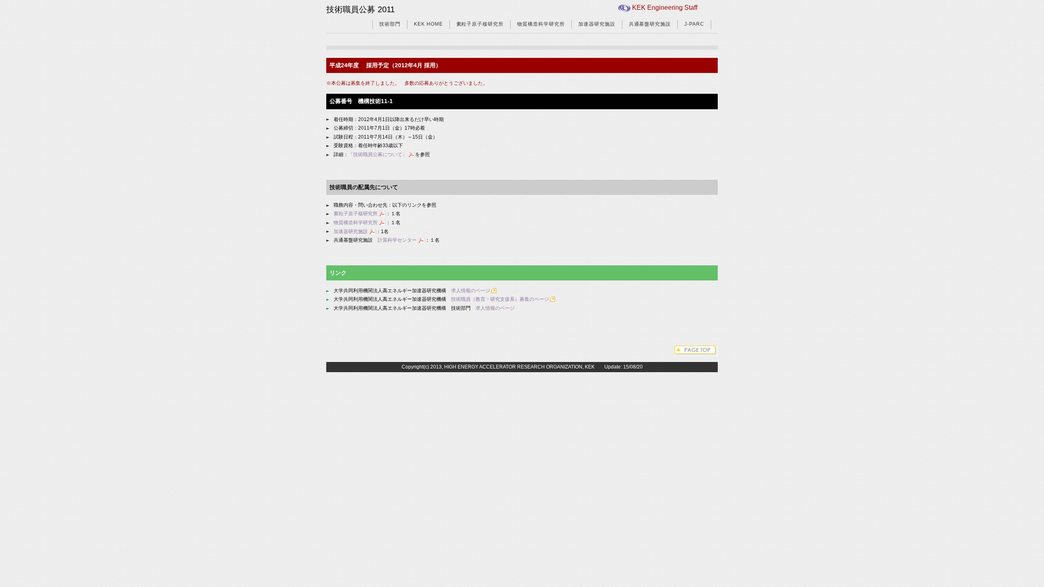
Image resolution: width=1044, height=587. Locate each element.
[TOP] (696, 350)
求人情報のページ (470, 291)
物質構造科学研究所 (541, 24)
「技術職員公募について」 (377, 154)
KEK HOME (428, 24)
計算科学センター (397, 240)
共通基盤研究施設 (650, 24)
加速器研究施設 (596, 24)
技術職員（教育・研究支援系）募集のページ (500, 299)
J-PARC (694, 24)
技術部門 (389, 24)
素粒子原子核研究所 (480, 24)
